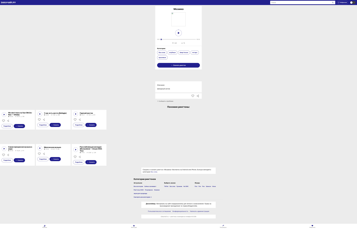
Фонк (214, 186)
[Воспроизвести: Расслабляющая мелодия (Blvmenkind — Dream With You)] (75, 149)
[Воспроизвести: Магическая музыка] (39, 148)
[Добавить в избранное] (193, 96)
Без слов (172, 186)
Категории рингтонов (145, 179)
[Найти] (332, 2)
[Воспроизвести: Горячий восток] (75, 114)
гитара (194, 52)
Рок (203, 186)
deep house (184, 52)
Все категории (138, 186)
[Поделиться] (8, 121)
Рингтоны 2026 (139, 190)
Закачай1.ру (8, 2)
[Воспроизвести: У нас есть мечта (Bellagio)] (39, 114)
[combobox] (300, 2)
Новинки (157, 190)
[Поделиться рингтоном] (198, 96)
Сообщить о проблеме (166, 101)
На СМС (185, 186)
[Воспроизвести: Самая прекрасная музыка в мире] (4, 148)
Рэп (200, 186)
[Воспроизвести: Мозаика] (178, 33)
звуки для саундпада (140, 193)
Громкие (179, 186)
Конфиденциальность (180, 211)
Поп (196, 186)
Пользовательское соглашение (159, 211)
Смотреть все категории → (143, 197)
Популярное (149, 190)
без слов (162, 52)
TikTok (166, 186)
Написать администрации (199, 211)
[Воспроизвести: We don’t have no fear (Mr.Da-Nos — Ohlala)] (4, 114)
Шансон (208, 186)
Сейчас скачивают (150, 186)
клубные (172, 52)
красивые (162, 57)
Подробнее (7, 126)
